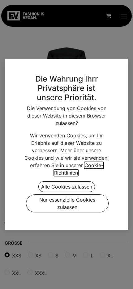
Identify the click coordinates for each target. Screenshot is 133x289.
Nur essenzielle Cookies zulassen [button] (67, 203)
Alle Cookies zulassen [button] (66, 187)
